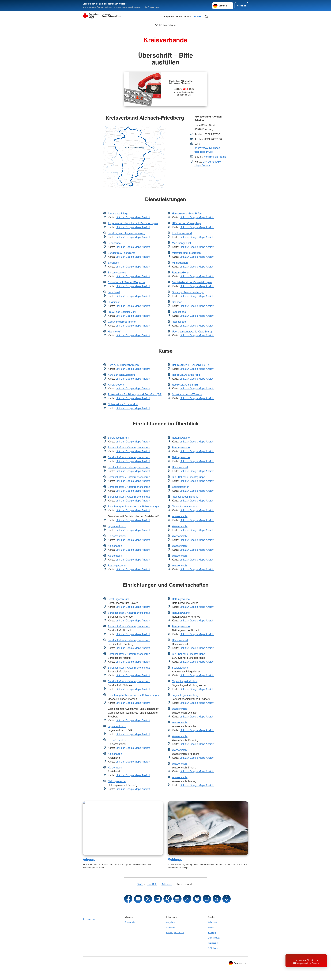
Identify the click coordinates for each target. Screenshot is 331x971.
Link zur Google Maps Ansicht (207, 163)
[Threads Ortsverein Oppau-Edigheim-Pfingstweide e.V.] (217, 899)
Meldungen (176, 859)
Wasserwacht (179, 516)
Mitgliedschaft (180, 262)
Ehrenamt (113, 262)
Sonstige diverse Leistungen (188, 292)
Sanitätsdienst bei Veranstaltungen (192, 282)
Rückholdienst (180, 467)
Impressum (213, 942)
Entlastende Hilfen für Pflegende (126, 282)
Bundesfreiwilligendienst (121, 253)
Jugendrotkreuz (117, 526)
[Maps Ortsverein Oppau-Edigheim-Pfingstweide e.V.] (187, 899)
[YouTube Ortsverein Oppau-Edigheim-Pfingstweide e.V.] (138, 899)
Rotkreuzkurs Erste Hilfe (186, 374)
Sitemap (212, 932)
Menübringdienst (181, 243)
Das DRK (197, 16)
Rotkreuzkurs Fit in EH (185, 384)
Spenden (177, 302)
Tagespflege (179, 312)
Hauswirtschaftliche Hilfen (187, 213)
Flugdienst (114, 302)
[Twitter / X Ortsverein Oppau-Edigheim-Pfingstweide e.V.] (148, 899)
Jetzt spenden (89, 919)
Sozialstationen (180, 487)
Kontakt (211, 927)
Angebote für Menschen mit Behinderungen (133, 223)
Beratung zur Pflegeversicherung (126, 233)
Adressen (90, 859)
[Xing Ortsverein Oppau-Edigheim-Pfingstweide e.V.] (167, 899)
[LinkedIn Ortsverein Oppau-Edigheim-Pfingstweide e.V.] (158, 899)
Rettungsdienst (180, 272)
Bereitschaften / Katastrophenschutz (129, 447)
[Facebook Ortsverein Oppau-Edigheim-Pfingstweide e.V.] (128, 899)
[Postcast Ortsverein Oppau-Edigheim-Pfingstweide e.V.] (226, 899)
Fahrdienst (114, 292)
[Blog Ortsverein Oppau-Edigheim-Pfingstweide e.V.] (177, 899)
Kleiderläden (115, 546)
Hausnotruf (114, 331)
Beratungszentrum (118, 437)
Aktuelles (170, 927)
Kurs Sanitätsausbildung (122, 374)
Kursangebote (116, 384)
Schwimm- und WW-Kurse (187, 394)
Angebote (169, 16)
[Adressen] (123, 828)
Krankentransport (182, 233)
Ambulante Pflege (118, 213)
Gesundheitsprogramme (122, 321)
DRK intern (213, 948)
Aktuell (187, 16)
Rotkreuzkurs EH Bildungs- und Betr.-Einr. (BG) (135, 394)
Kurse (179, 16)
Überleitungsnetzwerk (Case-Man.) (192, 331)
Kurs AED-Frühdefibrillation (123, 365)
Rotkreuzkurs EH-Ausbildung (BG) (191, 365)
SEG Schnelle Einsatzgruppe (188, 477)
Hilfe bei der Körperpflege (186, 223)
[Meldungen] (208, 828)
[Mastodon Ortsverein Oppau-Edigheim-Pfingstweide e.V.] (197, 899)
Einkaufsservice (117, 272)
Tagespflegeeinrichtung (185, 496)
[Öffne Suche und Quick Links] (206, 16)
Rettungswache (117, 565)
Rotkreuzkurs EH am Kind (123, 404)
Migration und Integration (186, 253)
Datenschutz (214, 937)
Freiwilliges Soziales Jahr (122, 312)
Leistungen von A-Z (175, 932)
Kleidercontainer (117, 536)
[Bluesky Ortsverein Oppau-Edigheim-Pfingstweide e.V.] (207, 899)
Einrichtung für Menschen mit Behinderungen (134, 506)
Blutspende (114, 243)
